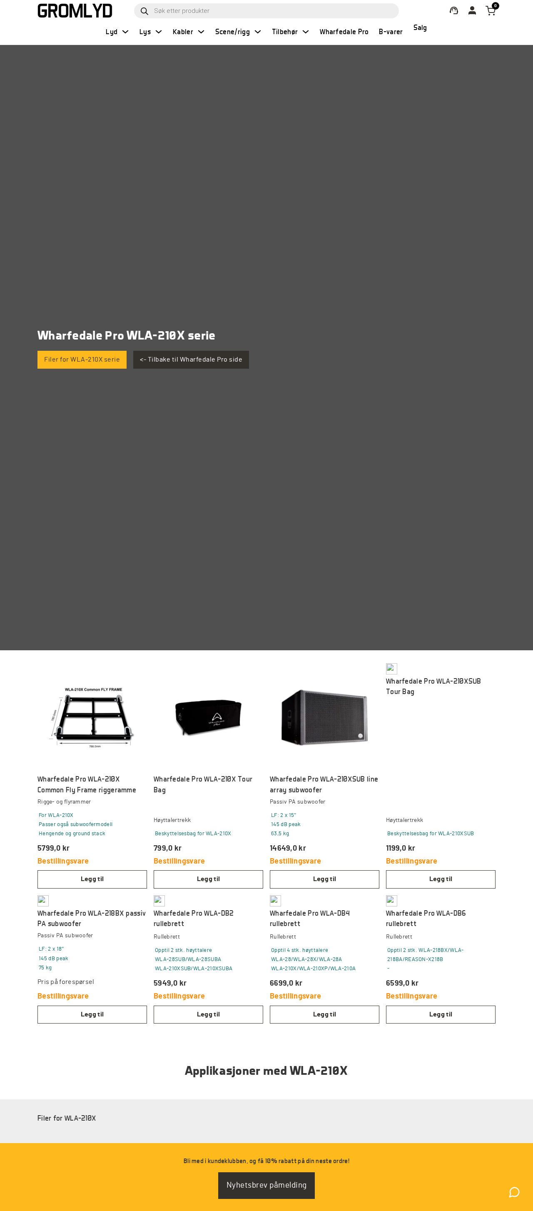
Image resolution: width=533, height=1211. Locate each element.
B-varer (391, 31)
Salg (420, 27)
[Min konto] (454, 10)
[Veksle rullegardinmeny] (125, 31)
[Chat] (514, 1192)
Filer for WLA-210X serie (82, 359)
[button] (92, 879)
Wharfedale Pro (344, 31)
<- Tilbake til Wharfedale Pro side (191, 359)
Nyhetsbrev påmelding (267, 1185)
